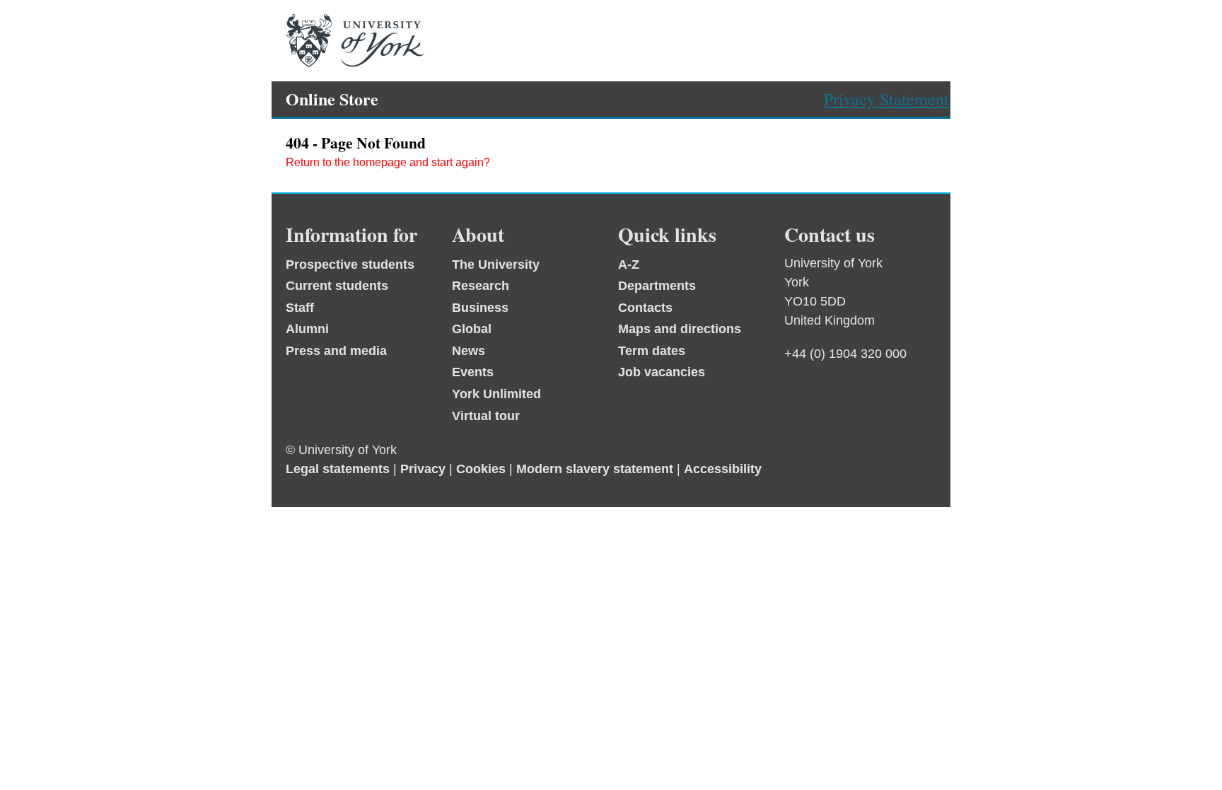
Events (473, 372)
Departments (657, 286)
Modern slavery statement (594, 469)
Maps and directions (679, 329)
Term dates (651, 351)
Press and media (336, 351)
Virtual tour (486, 416)
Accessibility (723, 469)
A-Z (628, 264)
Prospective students (350, 264)
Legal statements (338, 469)
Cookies (481, 469)
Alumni (307, 329)
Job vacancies (661, 372)
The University (496, 264)
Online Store (332, 98)
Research (480, 286)
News (468, 351)
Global (471, 329)
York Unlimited (496, 394)
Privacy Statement (886, 99)
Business (480, 308)
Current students (337, 286)
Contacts (645, 308)
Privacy (423, 469)
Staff (300, 308)
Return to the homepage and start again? (388, 162)
